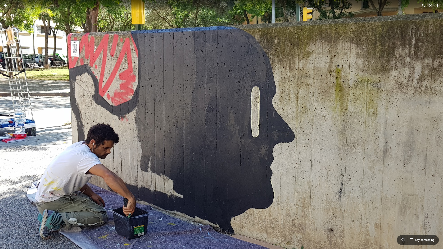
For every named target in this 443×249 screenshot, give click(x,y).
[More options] (437, 5)
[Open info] (430, 5)
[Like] (403, 240)
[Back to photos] (5, 5)
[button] (10, 124)
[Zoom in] (423, 5)
